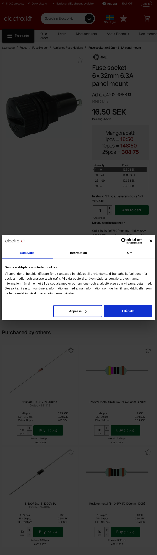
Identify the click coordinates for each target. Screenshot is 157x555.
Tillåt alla (128, 311)
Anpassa (75, 311)
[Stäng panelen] (150, 240)
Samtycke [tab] (27, 252)
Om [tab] (129, 252)
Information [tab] (78, 252)
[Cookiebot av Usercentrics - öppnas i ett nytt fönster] (124, 241)
